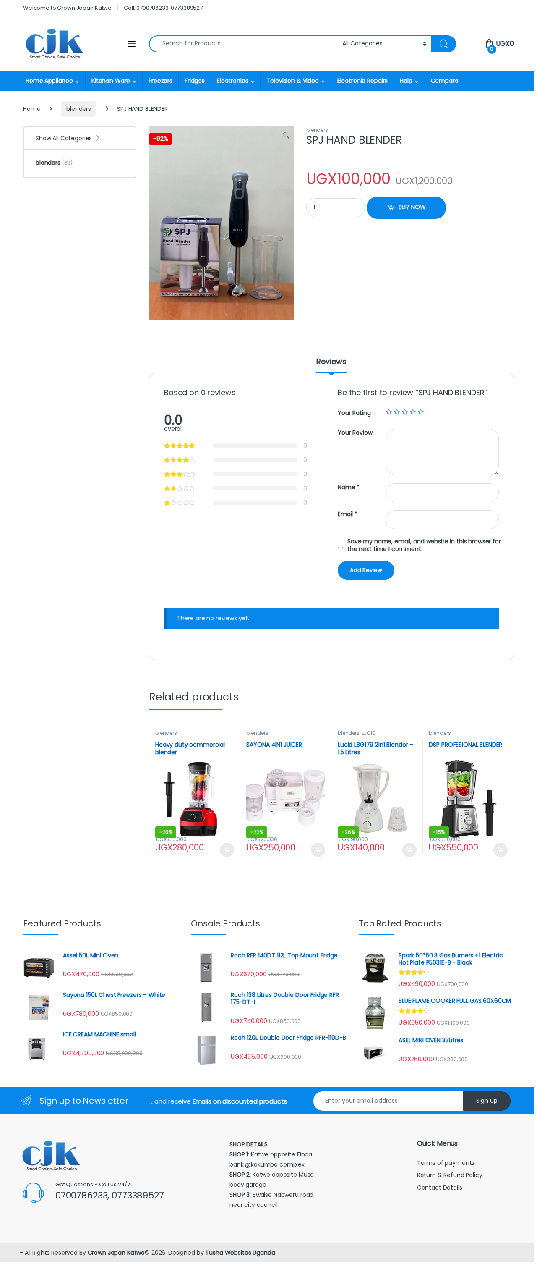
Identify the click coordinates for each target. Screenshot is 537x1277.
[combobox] (243, 43)
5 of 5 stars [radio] (421, 412)
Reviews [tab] (331, 362)
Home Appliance (49, 80)
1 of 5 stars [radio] (389, 412)
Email (347, 514)
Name (349, 487)
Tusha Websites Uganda (239, 1252)
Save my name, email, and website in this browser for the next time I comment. (424, 545)
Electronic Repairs (362, 80)
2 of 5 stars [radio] (397, 412)
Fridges (195, 80)
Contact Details (440, 1187)
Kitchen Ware (110, 80)
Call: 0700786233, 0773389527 (163, 8)
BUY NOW (412, 207)
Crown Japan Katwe (116, 1252)
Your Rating (354, 413)
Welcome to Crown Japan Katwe (67, 8)
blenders (78, 109)
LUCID (368, 733)
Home (31, 109)
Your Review (355, 433)
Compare (445, 80)
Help (406, 80)
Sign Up (487, 1100)
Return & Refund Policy (449, 1175)
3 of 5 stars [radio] (405, 412)
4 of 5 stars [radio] (413, 412)
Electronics (232, 80)
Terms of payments (446, 1163)
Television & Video (292, 80)
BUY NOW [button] (226, 850)
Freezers (160, 80)
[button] (285, 136)
